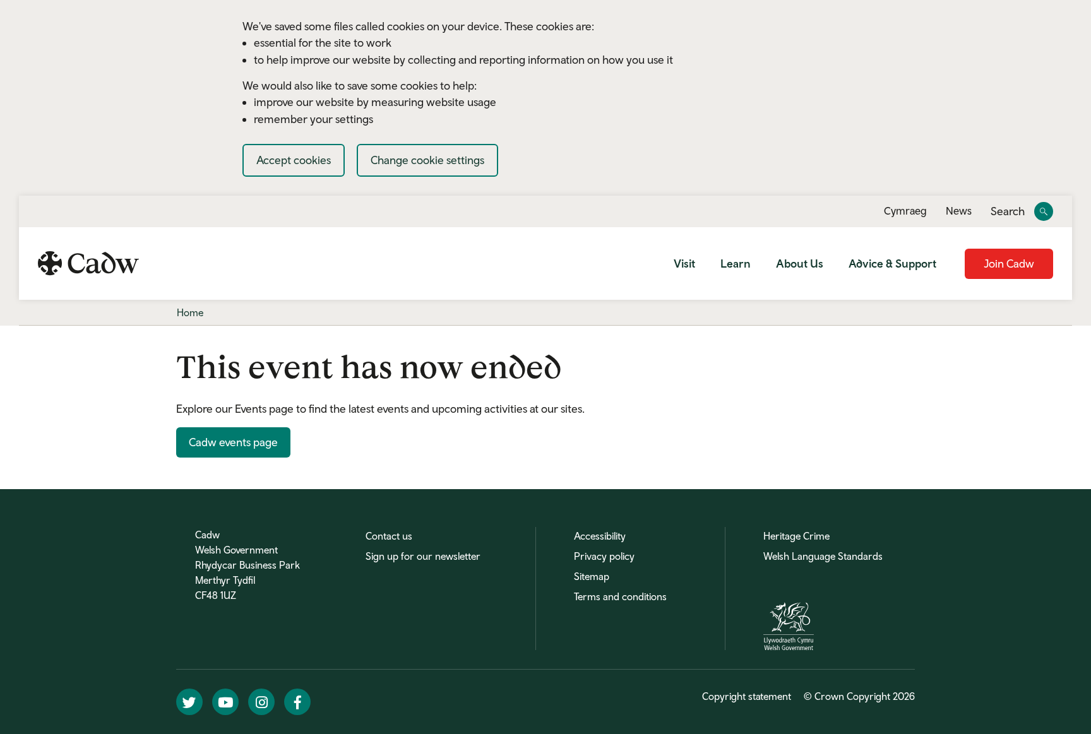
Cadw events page (233, 442)
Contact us (389, 536)
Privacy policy (604, 556)
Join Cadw (1009, 263)
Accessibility (600, 536)
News (959, 210)
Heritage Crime (796, 536)
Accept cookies (293, 160)
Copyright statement (746, 696)
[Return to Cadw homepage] (88, 263)
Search (1008, 211)
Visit (684, 263)
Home (190, 312)
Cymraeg (905, 210)
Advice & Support (892, 263)
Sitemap (591, 576)
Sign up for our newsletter (423, 556)
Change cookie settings (427, 160)
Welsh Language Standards (823, 556)
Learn (735, 263)
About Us (799, 263)
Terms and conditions (620, 596)
